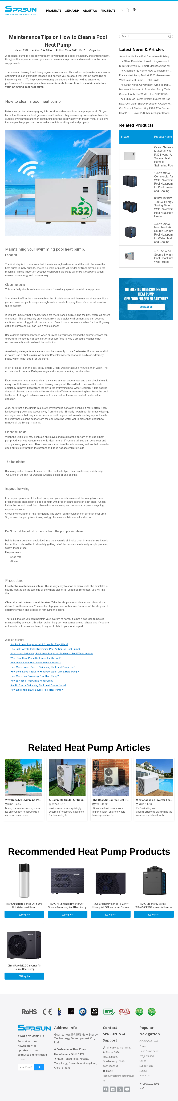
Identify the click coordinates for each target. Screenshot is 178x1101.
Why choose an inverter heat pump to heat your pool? (154, 800)
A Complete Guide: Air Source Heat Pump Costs (67, 800)
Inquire (26, 914)
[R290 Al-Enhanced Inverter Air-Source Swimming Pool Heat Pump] (67, 880)
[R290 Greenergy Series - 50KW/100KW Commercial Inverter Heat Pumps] (153, 880)
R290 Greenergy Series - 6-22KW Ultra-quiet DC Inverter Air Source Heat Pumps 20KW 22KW (110, 905)
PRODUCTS (53, 10)
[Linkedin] (113, 1089)
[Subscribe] (39, 1067)
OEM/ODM (72, 10)
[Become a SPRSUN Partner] (146, 299)
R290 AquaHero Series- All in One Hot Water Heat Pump (24, 905)
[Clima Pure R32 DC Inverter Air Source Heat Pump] (24, 942)
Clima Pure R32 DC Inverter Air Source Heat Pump (24, 967)
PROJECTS (107, 10)
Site (99, 50)
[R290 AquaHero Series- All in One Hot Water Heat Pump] (24, 880)
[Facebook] (105, 1089)
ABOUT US (90, 10)
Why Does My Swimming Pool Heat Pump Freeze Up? (23, 800)
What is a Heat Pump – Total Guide (139, 80)
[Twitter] (120, 1089)
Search (170, 36)
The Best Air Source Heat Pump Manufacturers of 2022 (110, 800)
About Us (144, 1075)
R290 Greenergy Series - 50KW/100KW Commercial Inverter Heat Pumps (154, 905)
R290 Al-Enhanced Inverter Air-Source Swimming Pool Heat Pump (67, 905)
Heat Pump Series (149, 1051)
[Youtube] (127, 1089)
